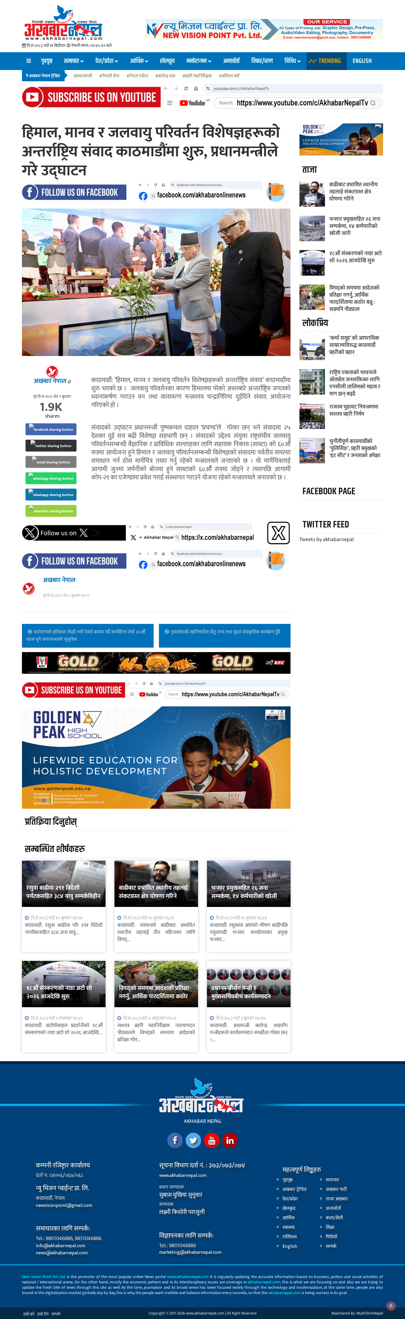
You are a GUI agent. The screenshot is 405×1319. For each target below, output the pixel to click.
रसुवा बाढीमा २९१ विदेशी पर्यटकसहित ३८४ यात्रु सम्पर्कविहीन (63, 892)
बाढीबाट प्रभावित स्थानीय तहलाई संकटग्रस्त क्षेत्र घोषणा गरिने (153, 892)
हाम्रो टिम (43, 1314)
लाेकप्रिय (315, 323)
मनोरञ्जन (196, 61)
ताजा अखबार (337, 1199)
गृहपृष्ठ (46, 61)
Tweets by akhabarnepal (326, 539)
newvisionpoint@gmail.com (64, 1206)
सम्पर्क (331, 1246)
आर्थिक (136, 61)
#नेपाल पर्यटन (137, 76)
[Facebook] (175, 1140)
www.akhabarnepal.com (183, 1176)
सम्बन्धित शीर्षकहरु (55, 849)
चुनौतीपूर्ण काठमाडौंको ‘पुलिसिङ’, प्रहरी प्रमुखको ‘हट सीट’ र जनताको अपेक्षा (354, 448)
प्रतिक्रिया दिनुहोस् (51, 822)
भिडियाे (331, 1237)
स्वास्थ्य (289, 1227)
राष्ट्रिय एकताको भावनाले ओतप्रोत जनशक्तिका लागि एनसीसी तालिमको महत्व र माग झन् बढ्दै (354, 383)
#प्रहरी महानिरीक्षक (197, 76)
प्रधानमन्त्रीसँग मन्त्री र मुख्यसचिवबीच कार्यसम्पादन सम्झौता (241, 996)
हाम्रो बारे (28, 1314)
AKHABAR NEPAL (202, 1121)
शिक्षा (330, 1227)
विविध (290, 61)
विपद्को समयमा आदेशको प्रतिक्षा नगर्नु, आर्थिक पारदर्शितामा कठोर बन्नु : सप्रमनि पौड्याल (154, 996)
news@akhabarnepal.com (62, 1253)
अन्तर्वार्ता (231, 61)
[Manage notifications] (391, 1306)
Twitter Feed (325, 524)
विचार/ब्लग (262, 61)
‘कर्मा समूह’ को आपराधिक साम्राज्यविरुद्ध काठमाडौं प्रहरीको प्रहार (354, 345)
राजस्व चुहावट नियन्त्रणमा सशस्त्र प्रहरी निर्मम (353, 411)
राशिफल (290, 1237)
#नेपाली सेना (109, 76)
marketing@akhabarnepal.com (190, 1252)
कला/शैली (334, 1218)
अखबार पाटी (336, 1189)
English (362, 61)
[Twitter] (193, 1140)
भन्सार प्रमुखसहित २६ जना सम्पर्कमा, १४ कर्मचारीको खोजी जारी (244, 896)
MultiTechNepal (369, 1313)
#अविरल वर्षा (229, 76)
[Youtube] (211, 1140)
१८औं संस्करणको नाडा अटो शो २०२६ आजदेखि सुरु (59, 992)
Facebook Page (328, 491)
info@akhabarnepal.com (60, 1246)
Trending (329, 61)
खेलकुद (167, 61)
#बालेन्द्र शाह (165, 76)
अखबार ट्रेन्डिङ (295, 1189)
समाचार (71, 61)
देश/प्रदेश (104, 61)
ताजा (309, 170)
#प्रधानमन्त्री (83, 76)
